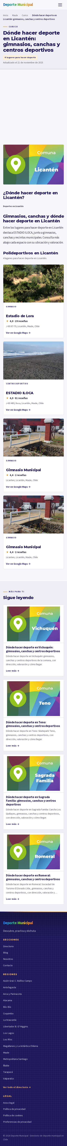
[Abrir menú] (60, 5)
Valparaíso (8, 1078)
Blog (5, 952)
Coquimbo (8, 1013)
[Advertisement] (33, 104)
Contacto (8, 965)
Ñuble (6, 1065)
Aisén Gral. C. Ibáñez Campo (17, 981)
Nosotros (8, 959)
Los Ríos (7, 1039)
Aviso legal (8, 1103)
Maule (15, 15)
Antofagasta (9, 987)
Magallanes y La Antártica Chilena (20, 1046)
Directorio (8, 946)
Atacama (7, 1000)
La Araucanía (9, 1020)
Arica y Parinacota (12, 994)
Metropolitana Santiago (15, 1059)
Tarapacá (8, 1072)
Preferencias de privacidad (17, 1122)
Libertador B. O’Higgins (15, 1026)
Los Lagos (8, 1033)
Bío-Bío (7, 1007)
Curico (25, 15)
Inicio (5, 15)
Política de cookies (13, 1115)
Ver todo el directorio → (17, 1087)
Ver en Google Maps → (18, 333)
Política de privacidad (14, 1109)
